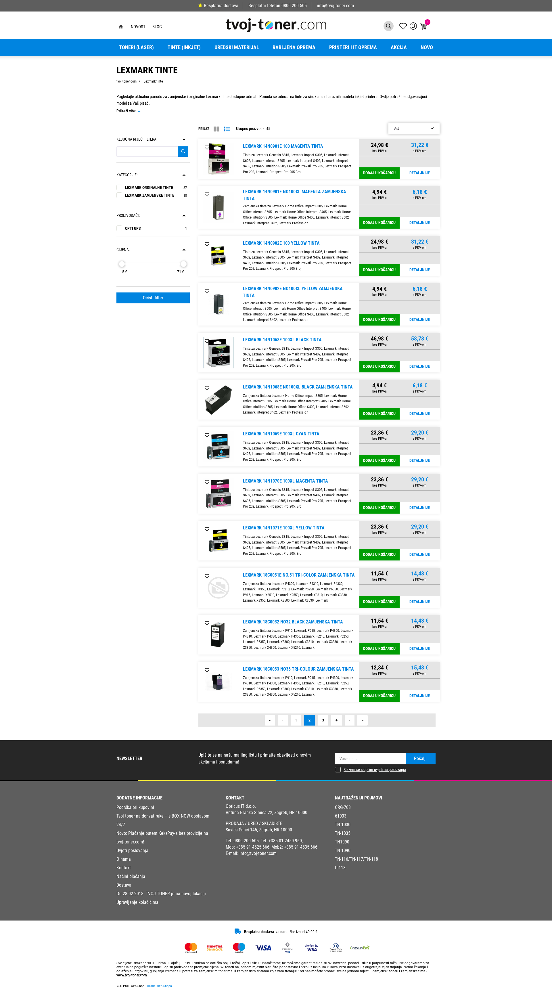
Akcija (399, 47)
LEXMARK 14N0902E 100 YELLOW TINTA (281, 243)
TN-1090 (342, 850)
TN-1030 (342, 824)
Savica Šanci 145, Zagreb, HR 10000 (259, 830)
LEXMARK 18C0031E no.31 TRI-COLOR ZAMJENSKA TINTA (299, 575)
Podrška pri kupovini (135, 807)
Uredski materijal (236, 47)
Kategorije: (126, 175)
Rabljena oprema (294, 47)
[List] (227, 129)
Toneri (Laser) (136, 47)
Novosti (139, 26)
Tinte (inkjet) (184, 47)
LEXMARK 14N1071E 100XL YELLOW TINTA (284, 528)
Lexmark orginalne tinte (156, 187)
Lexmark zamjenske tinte (156, 195)
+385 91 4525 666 (252, 847)
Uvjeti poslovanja (132, 850)
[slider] (122, 264)
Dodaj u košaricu (379, 173)
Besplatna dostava (221, 5)
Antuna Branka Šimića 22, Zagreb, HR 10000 (266, 812)
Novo (427, 47)
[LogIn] (413, 26)
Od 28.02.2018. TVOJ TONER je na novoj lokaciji (161, 893)
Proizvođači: (128, 215)
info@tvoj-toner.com (335, 5)
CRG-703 (343, 807)
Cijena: (123, 249)
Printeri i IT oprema (353, 47)
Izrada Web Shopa (159, 986)
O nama (123, 859)
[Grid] (216, 129)
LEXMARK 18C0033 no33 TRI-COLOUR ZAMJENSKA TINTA (298, 669)
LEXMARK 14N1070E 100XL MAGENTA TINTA (285, 481)
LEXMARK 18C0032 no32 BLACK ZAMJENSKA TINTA (293, 622)
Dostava (123, 885)
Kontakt (123, 867)
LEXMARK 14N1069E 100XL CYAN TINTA (281, 434)
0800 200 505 (294, 5)
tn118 (340, 867)
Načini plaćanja (130, 876)
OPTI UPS (156, 228)
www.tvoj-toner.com (131, 975)
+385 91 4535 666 (300, 847)
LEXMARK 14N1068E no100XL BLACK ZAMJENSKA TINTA (298, 387)
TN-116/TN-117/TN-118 (356, 859)
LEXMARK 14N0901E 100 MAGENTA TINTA (283, 146)
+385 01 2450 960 (285, 840)
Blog (157, 26)
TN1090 (342, 842)
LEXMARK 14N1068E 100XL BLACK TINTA (282, 339)
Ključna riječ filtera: (136, 139)
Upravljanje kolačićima (137, 902)
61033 (340, 816)
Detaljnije (419, 173)
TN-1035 (342, 833)
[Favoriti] (207, 148)
